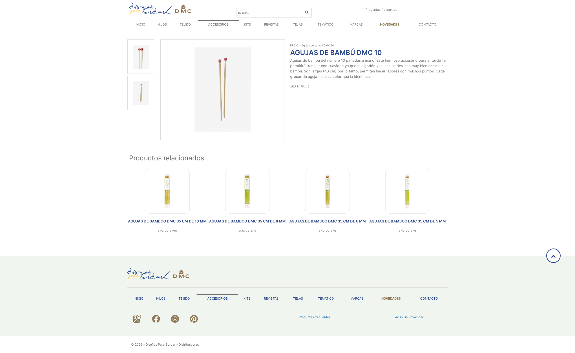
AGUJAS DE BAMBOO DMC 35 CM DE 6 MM (327, 221)
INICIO (294, 45)
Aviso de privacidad (409, 317)
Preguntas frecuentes (381, 9)
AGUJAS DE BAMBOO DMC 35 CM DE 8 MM (247, 221)
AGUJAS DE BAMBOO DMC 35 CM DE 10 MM (167, 221)
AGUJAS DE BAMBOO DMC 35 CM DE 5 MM (407, 221)
